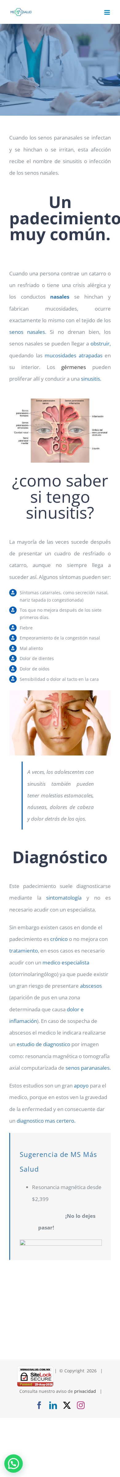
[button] (13, 1463)
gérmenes (73, 367)
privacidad (85, 1391)
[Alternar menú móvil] (107, 12)
